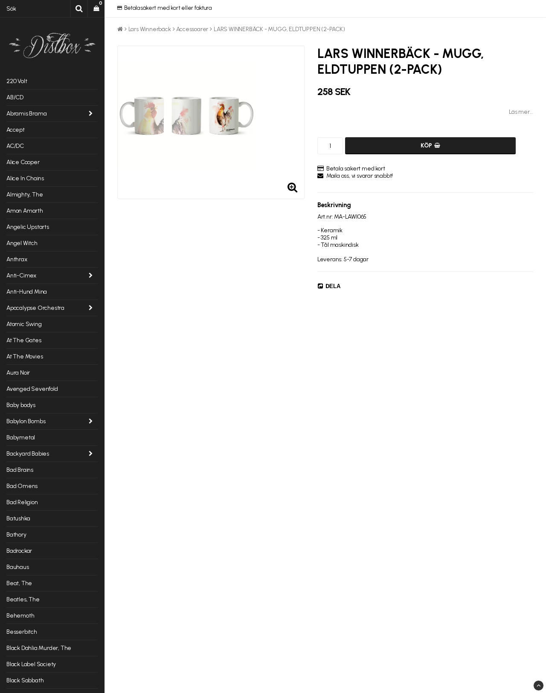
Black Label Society (31, 664)
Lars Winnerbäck (149, 29)
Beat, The (19, 583)
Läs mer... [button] (521, 112)
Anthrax (16, 259)
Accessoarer (192, 29)
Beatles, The (23, 599)
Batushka (18, 518)
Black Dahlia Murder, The (38, 648)
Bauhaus (17, 567)
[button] (96, 8)
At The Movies (24, 356)
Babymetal (20, 437)
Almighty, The (24, 194)
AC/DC (15, 146)
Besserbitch (21, 631)
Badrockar (19, 550)
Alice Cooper (23, 162)
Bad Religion (22, 502)
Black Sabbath (25, 680)
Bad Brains (19, 470)
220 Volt (16, 81)
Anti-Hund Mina (26, 291)
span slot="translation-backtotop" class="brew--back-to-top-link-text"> (538, 685)
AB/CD (14, 97)
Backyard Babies (27, 453)
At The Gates (23, 340)
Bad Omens (22, 486)
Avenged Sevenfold (32, 389)
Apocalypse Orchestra (35, 308)
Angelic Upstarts (27, 227)
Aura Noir (18, 372)
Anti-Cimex (21, 275)
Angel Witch (22, 243)
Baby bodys (20, 405)
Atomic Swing (24, 324)
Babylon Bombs (25, 421)
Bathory (16, 534)
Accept (15, 129)
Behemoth (20, 615)
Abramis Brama (26, 113)
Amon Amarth (24, 210)
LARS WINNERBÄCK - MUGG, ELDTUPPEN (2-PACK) (279, 29)
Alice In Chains (25, 178)
